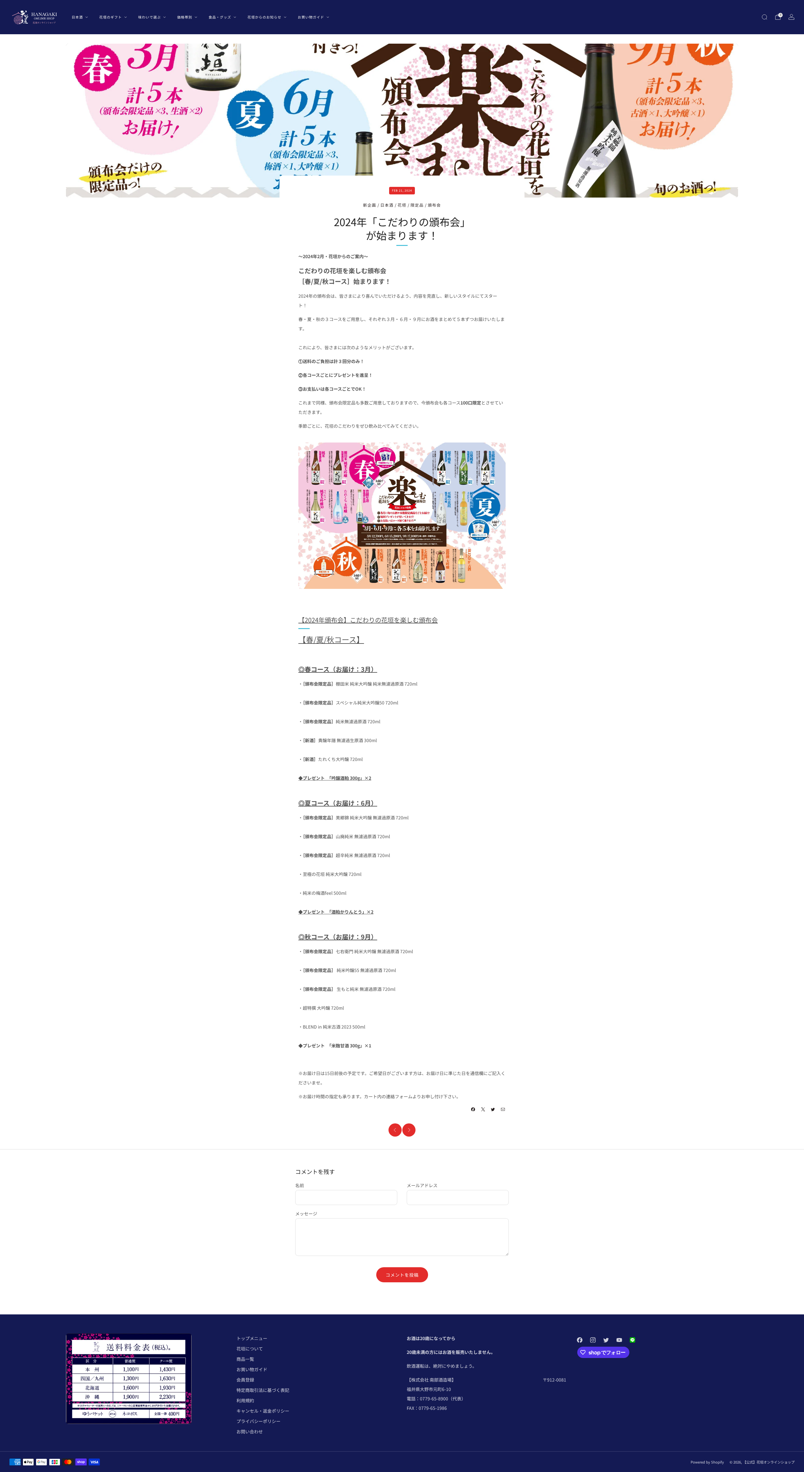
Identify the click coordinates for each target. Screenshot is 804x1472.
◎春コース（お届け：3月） (337, 669)
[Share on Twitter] (493, 1109)
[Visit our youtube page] (619, 1340)
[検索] (764, 17)
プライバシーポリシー (258, 1421)
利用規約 (245, 1400)
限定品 (417, 205)
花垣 (402, 205)
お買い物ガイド (311, 16)
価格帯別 (184, 16)
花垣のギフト (110, 16)
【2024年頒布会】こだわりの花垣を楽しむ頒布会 (368, 619)
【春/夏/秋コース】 (331, 639)
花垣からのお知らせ (264, 16)
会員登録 (245, 1380)
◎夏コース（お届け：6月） (337, 802)
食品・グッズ (220, 16)
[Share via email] (503, 1109)
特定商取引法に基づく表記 (262, 1390)
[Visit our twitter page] (606, 1340)
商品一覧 (245, 1359)
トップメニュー (251, 1338)
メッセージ (306, 1213)
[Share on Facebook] (473, 1109)
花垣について (249, 1348)
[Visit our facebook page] (579, 1340)
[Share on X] (483, 1109)
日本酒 (77, 16)
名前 (299, 1185)
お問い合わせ (249, 1431)
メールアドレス (422, 1185)
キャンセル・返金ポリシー (262, 1411)
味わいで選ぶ (149, 16)
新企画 (369, 205)
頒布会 (434, 205)
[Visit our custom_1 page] (632, 1340)
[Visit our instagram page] (593, 1340)
